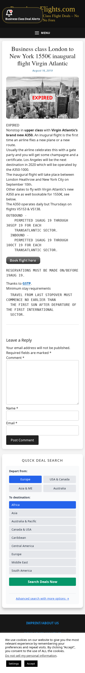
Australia (59, 488)
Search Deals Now (42, 581)
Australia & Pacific (24, 521)
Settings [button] (14, 663)
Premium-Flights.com (42, 9)
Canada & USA (21, 529)
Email (11, 423)
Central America (23, 546)
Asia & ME (25, 488)
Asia (14, 513)
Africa (16, 505)
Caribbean (19, 538)
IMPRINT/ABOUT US (42, 623)
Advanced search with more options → (42, 598)
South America (22, 570)
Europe (25, 479)
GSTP (26, 283)
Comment (15, 357)
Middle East (20, 562)
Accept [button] (31, 663)
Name (12, 408)
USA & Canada (60, 479)
